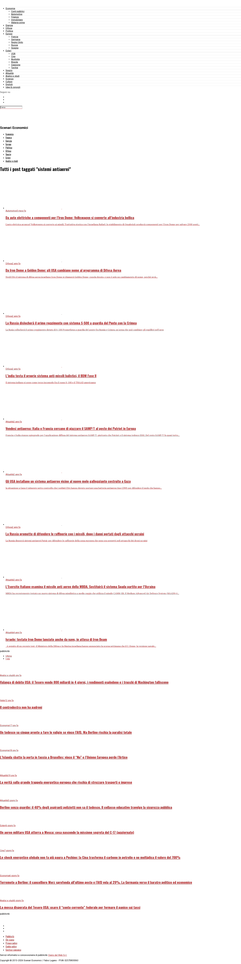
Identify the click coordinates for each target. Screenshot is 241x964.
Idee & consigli (13, 87)
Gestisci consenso (13, 950)
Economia (10, 8)
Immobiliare (17, 19)
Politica (9, 31)
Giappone (15, 65)
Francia (14, 36)
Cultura (9, 81)
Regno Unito (17, 42)
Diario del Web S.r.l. (57, 955)
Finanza (15, 17)
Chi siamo (10, 939)
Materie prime (18, 22)
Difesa (9, 28)
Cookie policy (11, 946)
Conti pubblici (17, 11)
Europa (9, 33)
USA (13, 53)
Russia (14, 45)
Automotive (16, 14)
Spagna (14, 48)
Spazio (9, 70)
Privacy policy (11, 943)
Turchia (14, 67)
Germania (15, 39)
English (9, 84)
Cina (13, 56)
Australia (15, 59)
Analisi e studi (12, 76)
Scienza (9, 79)
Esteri (8, 50)
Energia (9, 25)
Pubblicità (10, 936)
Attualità (10, 73)
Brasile (14, 62)
